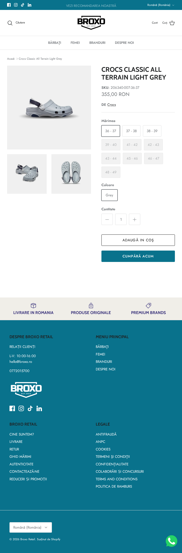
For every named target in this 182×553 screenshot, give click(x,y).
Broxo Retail (27, 539)
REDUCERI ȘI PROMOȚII (28, 479)
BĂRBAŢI (54, 42)
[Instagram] (16, 5)
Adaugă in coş (138, 240)
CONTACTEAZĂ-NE (24, 471)
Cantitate (108, 209)
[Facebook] (9, 5)
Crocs (111, 104)
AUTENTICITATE (21, 464)
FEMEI (75, 42)
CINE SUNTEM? (21, 434)
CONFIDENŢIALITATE (112, 464)
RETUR (14, 449)
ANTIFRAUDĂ (106, 434)
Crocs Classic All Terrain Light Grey (40, 59)
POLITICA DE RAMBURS (114, 486)
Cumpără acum (138, 256)
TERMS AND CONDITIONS (116, 479)
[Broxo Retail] (91, 23)
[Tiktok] (22, 5)
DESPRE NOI (124, 42)
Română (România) (158, 5)
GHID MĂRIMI (20, 456)
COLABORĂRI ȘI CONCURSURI (120, 471)
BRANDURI (97, 42)
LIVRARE (16, 441)
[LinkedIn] (29, 5)
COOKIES (103, 449)
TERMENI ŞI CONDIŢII (113, 456)
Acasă (11, 59)
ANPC (100, 441)
